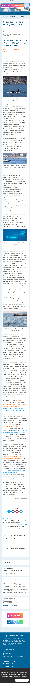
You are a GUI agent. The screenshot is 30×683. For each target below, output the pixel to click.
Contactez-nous (7, 653)
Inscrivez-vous (8, 601)
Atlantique (8, 34)
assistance (10, 502)
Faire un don (6, 665)
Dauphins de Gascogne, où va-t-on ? (15, 548)
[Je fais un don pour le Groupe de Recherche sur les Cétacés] (15, 615)
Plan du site (6, 655)
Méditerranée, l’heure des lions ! (15, 539)
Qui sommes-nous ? (8, 652)
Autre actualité (20, 16)
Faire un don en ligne (9, 573)
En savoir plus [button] (23, 676)
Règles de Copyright (8, 657)
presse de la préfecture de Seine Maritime (14, 402)
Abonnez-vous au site (8, 666)
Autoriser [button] (21, 680)
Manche (15, 502)
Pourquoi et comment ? (9, 663)
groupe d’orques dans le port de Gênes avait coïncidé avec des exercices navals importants (14, 394)
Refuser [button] (8, 680)
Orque (19, 502)
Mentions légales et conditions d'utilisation (14, 656)
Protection (6, 35)
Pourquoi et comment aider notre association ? (12, 571)
